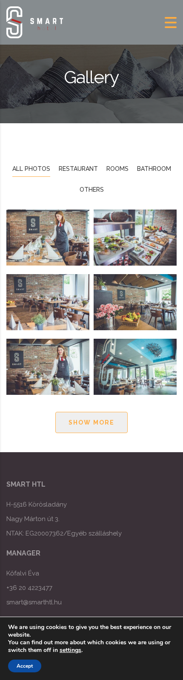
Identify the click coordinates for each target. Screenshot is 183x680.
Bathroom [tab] (154, 168)
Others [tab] (92, 189)
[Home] (34, 22)
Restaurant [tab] (78, 168)
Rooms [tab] (117, 168)
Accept (25, 666)
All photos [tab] (31, 168)
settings (70, 650)
